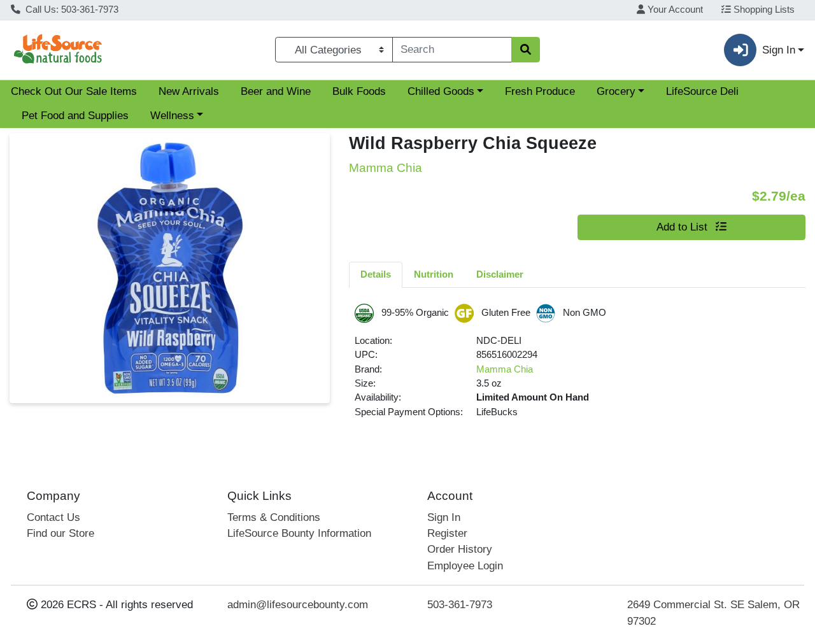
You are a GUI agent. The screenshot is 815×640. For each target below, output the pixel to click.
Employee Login (465, 566)
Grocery (616, 91)
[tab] (375, 274)
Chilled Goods (441, 91)
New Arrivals (189, 91)
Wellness (172, 116)
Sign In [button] (778, 50)
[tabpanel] (577, 366)
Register (447, 533)
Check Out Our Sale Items (74, 91)
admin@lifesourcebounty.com (297, 605)
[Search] (525, 49)
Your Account (674, 9)
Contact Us (53, 517)
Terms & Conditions (273, 517)
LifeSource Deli (702, 91)
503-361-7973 (459, 605)
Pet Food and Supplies (75, 116)
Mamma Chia (504, 369)
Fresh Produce (540, 91)
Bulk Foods (359, 91)
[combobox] (452, 49)
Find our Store (60, 533)
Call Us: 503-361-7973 (70, 9)
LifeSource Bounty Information (299, 533)
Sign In (443, 517)
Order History (459, 549)
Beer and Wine (276, 91)
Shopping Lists (763, 9)
